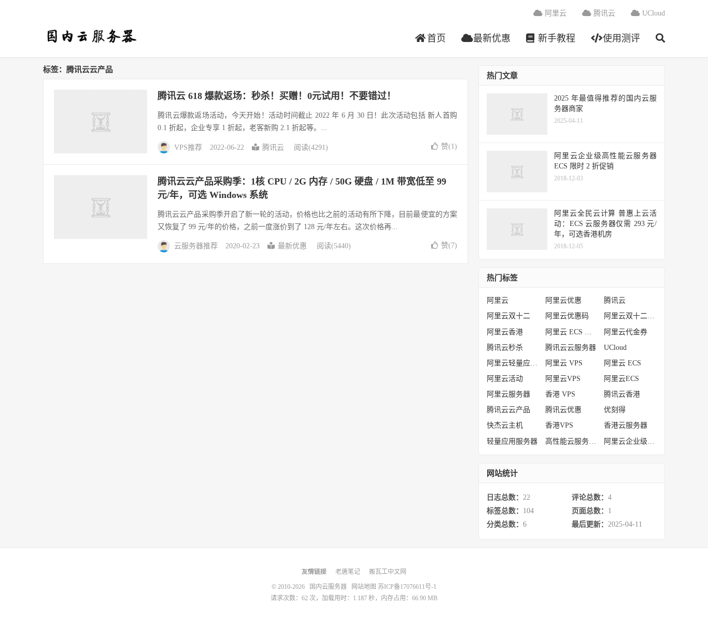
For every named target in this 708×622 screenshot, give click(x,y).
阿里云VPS (562, 379)
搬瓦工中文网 (387, 571)
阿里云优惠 (563, 300)
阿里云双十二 (508, 316)
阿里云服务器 (508, 394)
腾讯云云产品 (508, 410)
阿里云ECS (621, 379)
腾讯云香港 (622, 394)
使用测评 (620, 38)
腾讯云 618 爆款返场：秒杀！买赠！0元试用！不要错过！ (277, 96)
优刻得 (615, 410)
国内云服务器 (90, 37)
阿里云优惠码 (567, 316)
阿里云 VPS (564, 363)
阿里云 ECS (622, 363)
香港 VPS (560, 394)
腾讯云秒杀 (505, 347)
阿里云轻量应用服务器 (513, 363)
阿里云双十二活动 (630, 316)
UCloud (652, 13)
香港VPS (559, 425)
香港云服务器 (625, 425)
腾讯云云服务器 (570, 347)
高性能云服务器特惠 (572, 441)
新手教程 (555, 38)
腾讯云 (603, 13)
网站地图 (363, 586)
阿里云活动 (505, 379)
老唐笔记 (347, 571)
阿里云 (555, 13)
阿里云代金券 (625, 332)
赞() (449, 146)
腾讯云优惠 (563, 410)
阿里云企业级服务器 (630, 441)
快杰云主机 (505, 425)
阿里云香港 (505, 332)
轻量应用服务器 (512, 441)
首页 (435, 38)
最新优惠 (491, 38)
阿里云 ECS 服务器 (572, 332)
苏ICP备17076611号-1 (407, 586)
